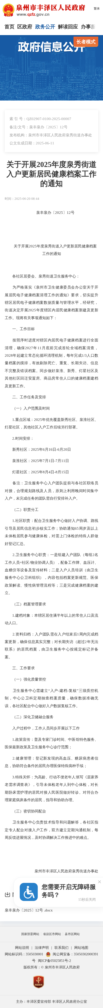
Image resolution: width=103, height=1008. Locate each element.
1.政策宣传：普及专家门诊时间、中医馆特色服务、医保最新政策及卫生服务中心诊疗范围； (51, 743)
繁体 (97, 8)
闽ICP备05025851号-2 (54, 961)
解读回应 (68, 26)
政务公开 (45, 26)
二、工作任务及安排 (25, 397)
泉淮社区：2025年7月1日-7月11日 (37, 461)
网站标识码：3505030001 (24, 954)
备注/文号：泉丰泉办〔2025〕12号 (39, 127)
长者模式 (86, 41)
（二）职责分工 (21, 509)
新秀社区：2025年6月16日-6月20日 (38, 449)
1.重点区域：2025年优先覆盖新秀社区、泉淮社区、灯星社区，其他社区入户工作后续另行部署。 (51, 423)
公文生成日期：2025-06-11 (32, 143)
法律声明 (42, 948)
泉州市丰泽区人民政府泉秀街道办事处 (66, 871)
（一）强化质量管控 (25, 679)
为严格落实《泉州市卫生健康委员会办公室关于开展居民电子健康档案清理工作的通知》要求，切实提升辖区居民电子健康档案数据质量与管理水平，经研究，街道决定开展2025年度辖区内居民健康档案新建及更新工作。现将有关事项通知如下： (51, 302)
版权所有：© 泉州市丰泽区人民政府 (52, 967)
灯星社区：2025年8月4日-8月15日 (37, 472)
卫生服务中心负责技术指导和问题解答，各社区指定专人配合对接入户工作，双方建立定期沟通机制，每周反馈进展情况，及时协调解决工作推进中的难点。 (51, 830)
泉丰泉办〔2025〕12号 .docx (29, 910)
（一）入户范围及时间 (27, 408)
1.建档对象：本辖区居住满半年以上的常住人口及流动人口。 (51, 619)
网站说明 (22, 948)
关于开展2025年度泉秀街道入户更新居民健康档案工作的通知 (51, 174)
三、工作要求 (21, 668)
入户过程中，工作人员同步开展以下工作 (42, 728)
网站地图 (81, 948)
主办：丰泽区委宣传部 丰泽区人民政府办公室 (51, 1001)
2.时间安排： (19, 438)
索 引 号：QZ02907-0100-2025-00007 (40, 119)
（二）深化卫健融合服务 (29, 717)
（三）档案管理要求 (26, 604)
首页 (9, 26)
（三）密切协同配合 (25, 811)
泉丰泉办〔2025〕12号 (51, 212)
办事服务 (91, 26)
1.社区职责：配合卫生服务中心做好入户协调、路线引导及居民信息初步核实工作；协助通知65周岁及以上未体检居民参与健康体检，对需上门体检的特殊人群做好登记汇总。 (51, 531)
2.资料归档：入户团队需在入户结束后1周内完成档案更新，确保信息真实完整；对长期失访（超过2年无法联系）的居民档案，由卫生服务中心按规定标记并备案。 (51, 645)
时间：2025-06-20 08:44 (22, 199)
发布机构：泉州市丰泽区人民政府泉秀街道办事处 (51, 135)
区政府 (24, 26)
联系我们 (61, 948)
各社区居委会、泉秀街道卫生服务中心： (42, 276)
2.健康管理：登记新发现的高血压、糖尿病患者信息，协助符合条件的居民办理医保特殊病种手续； (51, 762)
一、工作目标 (20, 329)
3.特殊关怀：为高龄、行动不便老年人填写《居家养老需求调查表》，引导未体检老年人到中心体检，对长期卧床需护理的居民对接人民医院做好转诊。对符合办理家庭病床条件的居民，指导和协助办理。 (51, 788)
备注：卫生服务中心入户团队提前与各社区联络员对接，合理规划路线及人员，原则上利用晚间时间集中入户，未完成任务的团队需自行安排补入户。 (51, 490)
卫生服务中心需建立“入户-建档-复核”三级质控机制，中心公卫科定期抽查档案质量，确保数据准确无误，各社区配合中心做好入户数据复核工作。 (51, 698)
